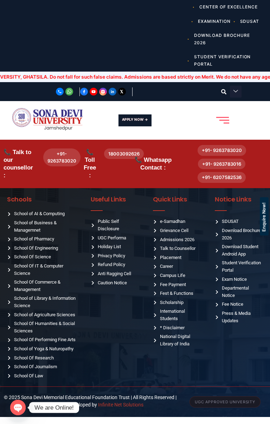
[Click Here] (236, 92)
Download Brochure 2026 (222, 39)
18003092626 (124, 154)
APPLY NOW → (135, 119)
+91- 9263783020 (61, 157)
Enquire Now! (263, 217)
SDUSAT (249, 21)
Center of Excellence (228, 6)
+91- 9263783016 (221, 164)
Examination (214, 21)
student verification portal (222, 60)
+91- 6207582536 (222, 177)
